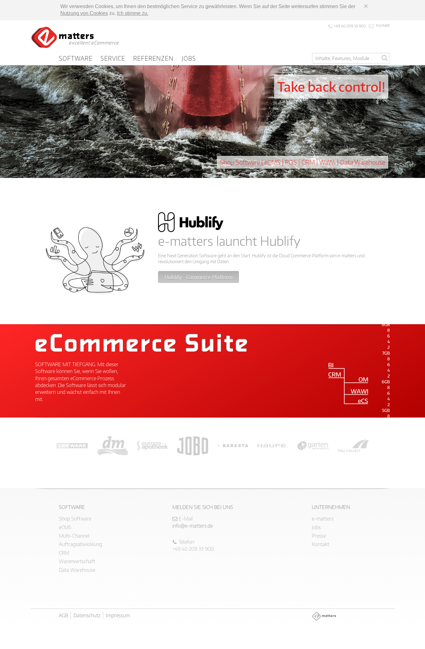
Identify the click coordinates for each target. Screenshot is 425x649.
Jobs (189, 58)
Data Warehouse (77, 570)
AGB (63, 615)
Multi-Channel (74, 536)
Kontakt (383, 25)
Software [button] (75, 58)
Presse (319, 536)
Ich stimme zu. (132, 13)
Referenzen (153, 58)
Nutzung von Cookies (84, 13)
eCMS (65, 527)
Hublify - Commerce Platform (198, 277)
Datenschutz (86, 615)
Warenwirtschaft (77, 561)
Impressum (118, 615)
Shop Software (75, 519)
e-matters (323, 519)
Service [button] (112, 58)
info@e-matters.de (192, 526)
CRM (64, 553)
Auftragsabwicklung (80, 544)
